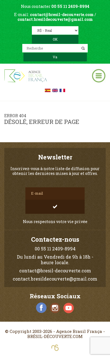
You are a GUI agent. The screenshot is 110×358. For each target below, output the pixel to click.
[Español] (47, 90)
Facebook (41, 308)
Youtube (68, 308)
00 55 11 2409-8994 (70, 6)
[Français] (62, 90)
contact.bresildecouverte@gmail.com (55, 19)
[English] (55, 90)
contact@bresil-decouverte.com (62, 14)
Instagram (55, 308)
